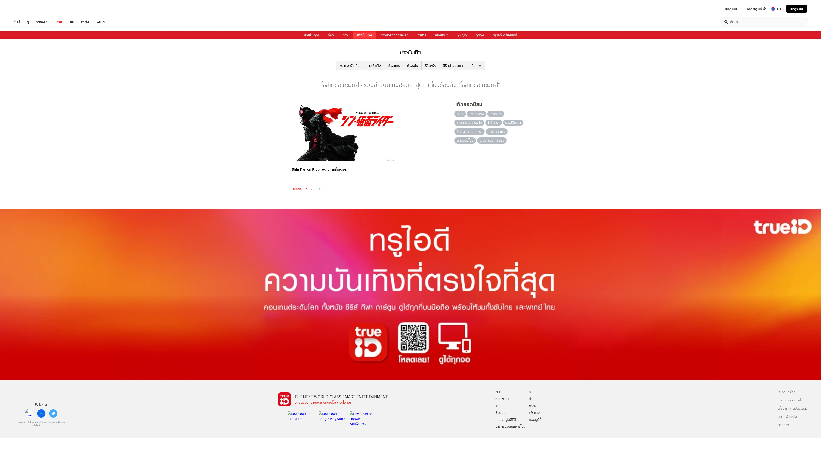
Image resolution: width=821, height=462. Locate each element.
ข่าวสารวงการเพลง (395, 35)
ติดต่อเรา (783, 425)
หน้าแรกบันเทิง (349, 65)
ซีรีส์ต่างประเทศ (453, 65)
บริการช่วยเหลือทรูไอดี (510, 426)
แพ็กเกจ (534, 412)
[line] (29, 413)
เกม (71, 22)
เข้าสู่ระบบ (796, 8)
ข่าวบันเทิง (364, 35)
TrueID (26, 9)
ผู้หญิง (462, 35)
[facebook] (41, 413)
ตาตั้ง (85, 22)
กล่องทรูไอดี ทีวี (756, 9)
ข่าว (345, 35)
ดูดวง (480, 35)
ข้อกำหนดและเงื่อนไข (790, 400)
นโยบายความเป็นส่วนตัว (792, 408)
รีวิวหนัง (430, 65)
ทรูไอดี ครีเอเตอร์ (505, 35)
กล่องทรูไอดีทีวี (505, 419)
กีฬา (331, 35)
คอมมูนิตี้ (535, 419)
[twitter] (53, 413)
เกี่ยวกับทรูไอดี (786, 392)
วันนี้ (17, 22)
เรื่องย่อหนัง (299, 189)
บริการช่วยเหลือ (787, 417)
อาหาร (422, 35)
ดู (28, 22)
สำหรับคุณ (311, 35)
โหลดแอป (731, 9)
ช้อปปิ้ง (500, 412)
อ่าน (59, 22)
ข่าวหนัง (412, 65)
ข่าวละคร (394, 65)
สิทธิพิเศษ (43, 22)
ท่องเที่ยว (441, 35)
